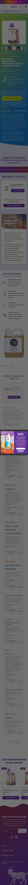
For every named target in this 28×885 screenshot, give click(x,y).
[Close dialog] (26, 432)
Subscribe (20, 451)
